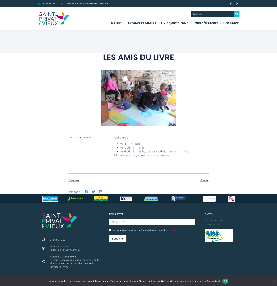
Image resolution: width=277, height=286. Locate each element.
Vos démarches (206, 23)
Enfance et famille (142, 23)
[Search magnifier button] (236, 14)
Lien (173, 230)
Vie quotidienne (176, 23)
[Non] (272, 281)
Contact (232, 23)
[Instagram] (236, 3)
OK (225, 281)
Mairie (116, 23)
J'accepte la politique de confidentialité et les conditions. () (143, 230)
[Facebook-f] (231, 3)
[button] (86, 192)
